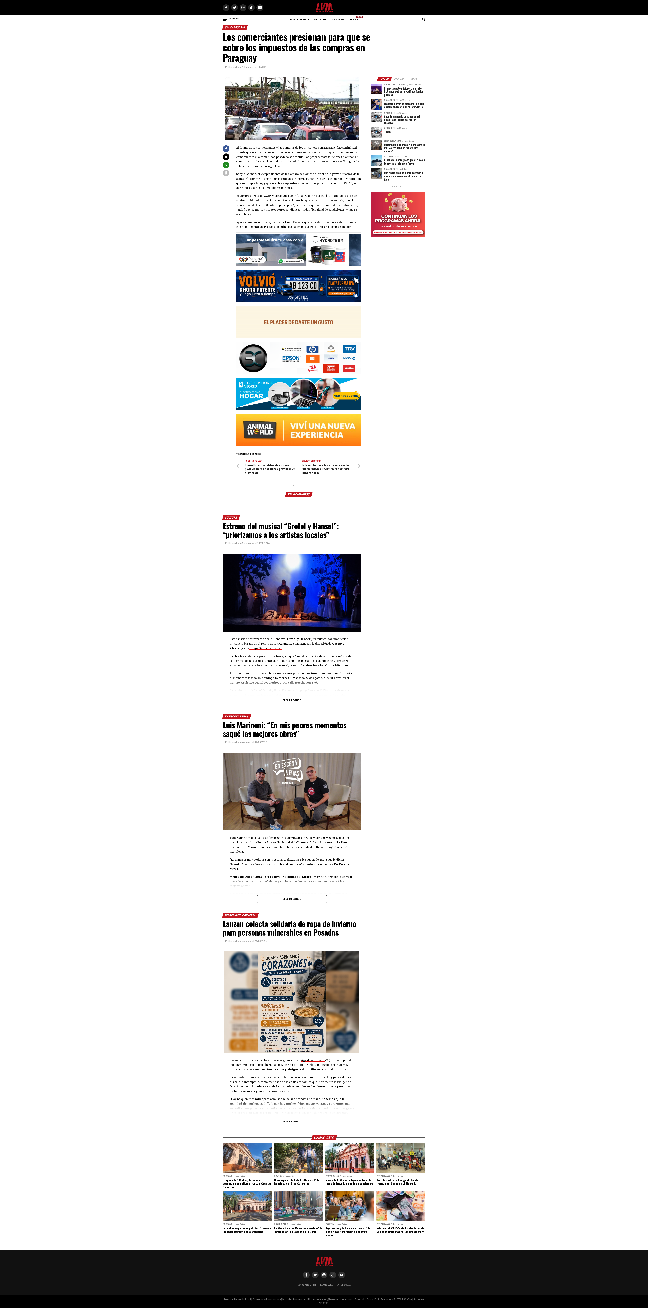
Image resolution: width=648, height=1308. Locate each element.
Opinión (355, 18)
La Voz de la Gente (299, 19)
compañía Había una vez (265, 648)
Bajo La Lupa (320, 19)
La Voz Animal (338, 19)
